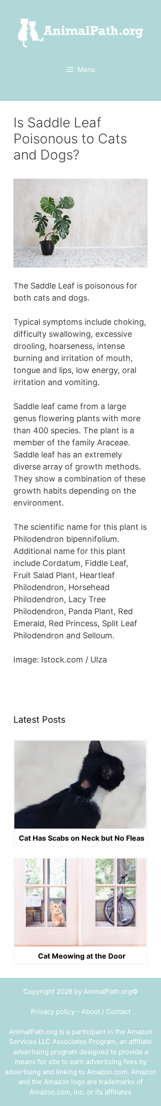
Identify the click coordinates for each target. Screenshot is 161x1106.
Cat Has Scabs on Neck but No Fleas (81, 838)
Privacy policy (53, 1011)
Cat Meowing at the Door (82, 956)
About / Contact (106, 1011)
